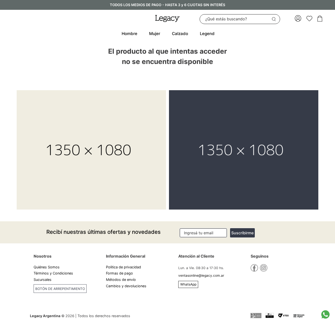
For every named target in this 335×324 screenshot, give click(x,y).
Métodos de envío (121, 279)
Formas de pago (119, 273)
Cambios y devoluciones (126, 286)
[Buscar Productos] (275, 19)
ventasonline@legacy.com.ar (201, 275)
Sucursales (43, 279)
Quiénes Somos (47, 267)
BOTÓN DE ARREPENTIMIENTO (60, 289)
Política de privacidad (123, 267)
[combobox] (240, 19)
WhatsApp (188, 284)
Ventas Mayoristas (49, 298)
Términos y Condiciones (53, 273)
